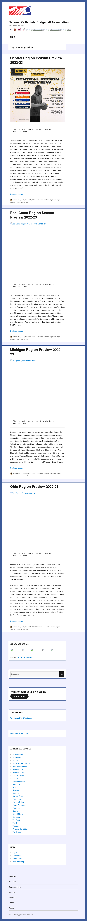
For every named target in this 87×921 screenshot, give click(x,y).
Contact (11, 902)
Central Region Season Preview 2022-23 (36, 60)
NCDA (10, 915)
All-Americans (18, 754)
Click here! (19, 696)
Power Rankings (19, 805)
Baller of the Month (20, 766)
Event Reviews (18, 775)
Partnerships (17, 799)
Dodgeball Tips (18, 772)
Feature (15, 778)
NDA (14, 787)
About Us (12, 876)
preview (53, 200)
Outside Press (18, 796)
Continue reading (16, 194)
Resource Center (15, 887)
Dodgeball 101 (18, 769)
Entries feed (17, 855)
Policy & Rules (18, 802)
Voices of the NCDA (20, 829)
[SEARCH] (61, 674)
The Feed (46, 200)
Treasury (16, 826)
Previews (40, 200)
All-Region (17, 757)
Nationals (16, 784)
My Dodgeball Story (20, 781)
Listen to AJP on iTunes (19, 733)
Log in (15, 852)
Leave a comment (22, 202)
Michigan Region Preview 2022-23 (36, 351)
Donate (11, 908)
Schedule (12, 882)
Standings (16, 817)
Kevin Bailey (17, 200)
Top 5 (15, 823)
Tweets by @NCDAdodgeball (21, 718)
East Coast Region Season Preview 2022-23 (32, 215)
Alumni (15, 760)
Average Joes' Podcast (21, 763)
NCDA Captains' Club (26, 657)
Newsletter (17, 790)
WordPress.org (18, 861)
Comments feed (18, 858)
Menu (13, 37)
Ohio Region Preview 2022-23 (34, 486)
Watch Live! (17, 832)
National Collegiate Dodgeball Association (39, 22)
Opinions (16, 793)
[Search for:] (35, 674)
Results (15, 811)
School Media (18, 814)
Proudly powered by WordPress (24, 915)
